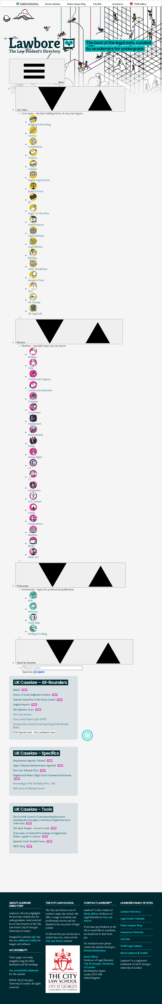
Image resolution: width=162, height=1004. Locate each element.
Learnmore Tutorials (131, 932)
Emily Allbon (91, 913)
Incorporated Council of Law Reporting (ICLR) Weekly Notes (40, 725)
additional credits (27, 940)
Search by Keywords (26, 663)
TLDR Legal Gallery (131, 946)
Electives (21, 342)
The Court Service (22, 714)
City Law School (54, 941)
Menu (61, 82)
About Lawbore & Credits (134, 953)
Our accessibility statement (23, 970)
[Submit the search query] (24, 667)
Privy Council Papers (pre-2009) (29, 719)
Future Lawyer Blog (131, 925)
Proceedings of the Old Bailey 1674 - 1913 (34, 783)
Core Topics (22, 110)
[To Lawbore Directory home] (43, 54)
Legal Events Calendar (132, 918)
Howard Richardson (95, 950)
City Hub (125, 939)
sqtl (33, 937)
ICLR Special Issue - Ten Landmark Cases (34, 732)
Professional (23, 586)
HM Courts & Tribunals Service (29, 788)
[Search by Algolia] (33, 672)
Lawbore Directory (130, 911)
